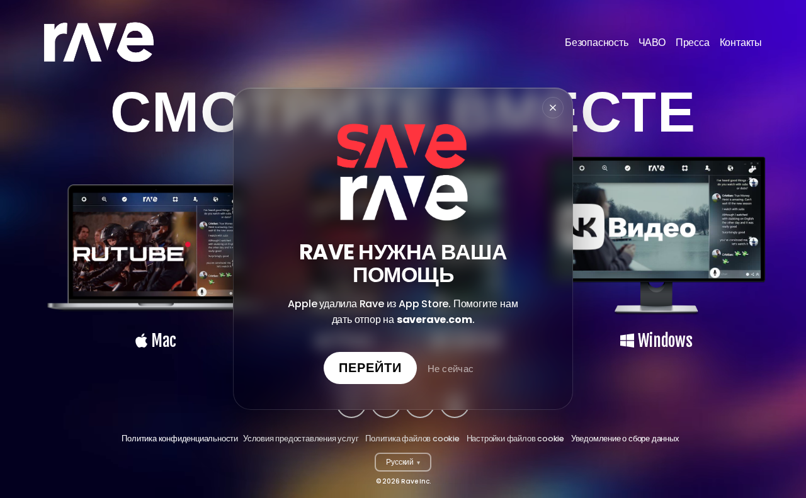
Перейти (370, 368)
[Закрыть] (553, 107)
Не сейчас (451, 369)
